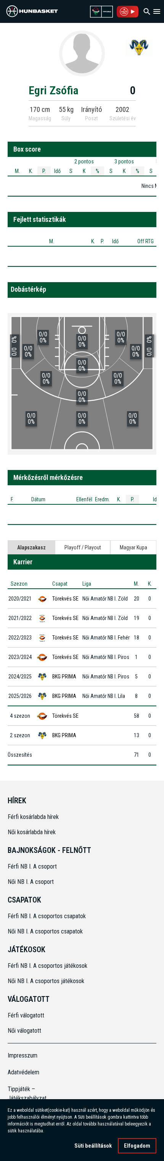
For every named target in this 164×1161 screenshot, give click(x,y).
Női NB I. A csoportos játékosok (46, 981)
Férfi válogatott (26, 1015)
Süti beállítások (93, 1145)
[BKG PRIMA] (139, 47)
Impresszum (22, 1055)
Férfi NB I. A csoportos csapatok (47, 916)
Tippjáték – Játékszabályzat (26, 1093)
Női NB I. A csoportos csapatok (46, 931)
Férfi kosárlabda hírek (33, 816)
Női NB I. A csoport (31, 881)
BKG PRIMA (64, 676)
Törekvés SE (65, 599)
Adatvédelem (23, 1072)
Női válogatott (24, 1030)
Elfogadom (137, 1145)
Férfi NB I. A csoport (32, 866)
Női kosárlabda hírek (32, 832)
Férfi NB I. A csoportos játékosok (47, 965)
